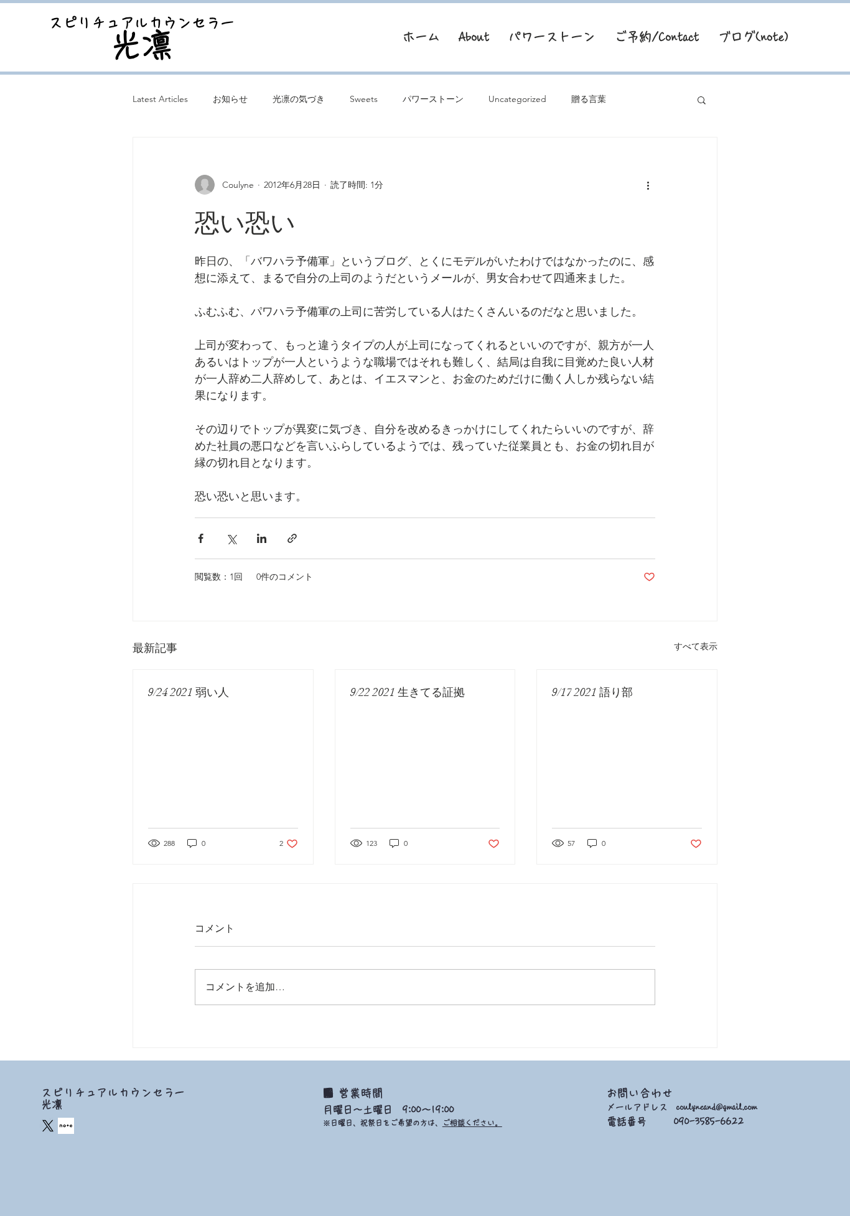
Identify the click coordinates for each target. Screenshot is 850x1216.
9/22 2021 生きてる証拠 (407, 692)
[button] (702, 99)
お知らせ (230, 98)
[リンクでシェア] (292, 538)
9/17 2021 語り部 (592, 692)
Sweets (364, 98)
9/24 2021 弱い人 (188, 692)
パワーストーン (433, 98)
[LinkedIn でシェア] (262, 538)
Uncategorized (517, 98)
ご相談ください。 (472, 1122)
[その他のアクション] (647, 184)
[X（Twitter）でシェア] (231, 538)
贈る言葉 (588, 98)
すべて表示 (695, 646)
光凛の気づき (299, 98)
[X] (48, 1126)
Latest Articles (160, 98)
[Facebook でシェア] (201, 538)
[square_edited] (66, 1126)
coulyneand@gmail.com (716, 1107)
